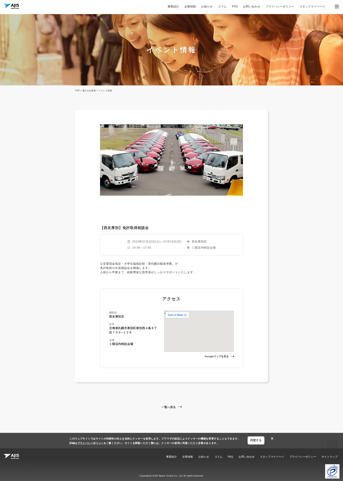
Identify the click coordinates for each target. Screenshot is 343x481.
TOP (77, 90)
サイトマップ (330, 456)
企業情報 (190, 6)
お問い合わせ (251, 6)
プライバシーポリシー (279, 6)
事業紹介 (173, 6)
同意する (256, 440)
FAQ (235, 6)
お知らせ (207, 6)
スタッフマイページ (312, 6)
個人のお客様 (89, 90)
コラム (222, 6)
